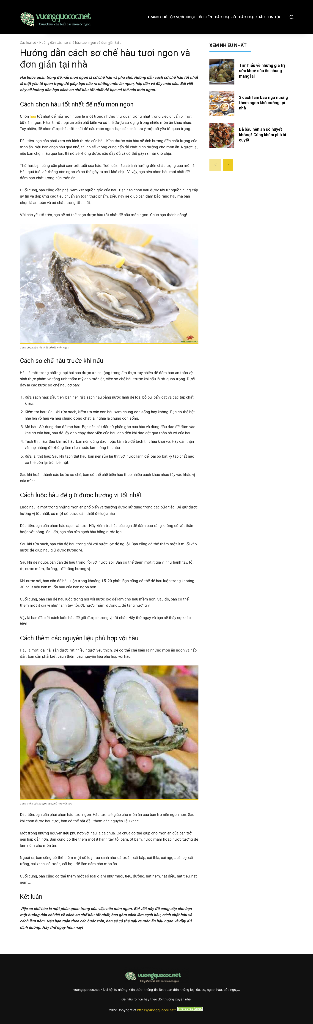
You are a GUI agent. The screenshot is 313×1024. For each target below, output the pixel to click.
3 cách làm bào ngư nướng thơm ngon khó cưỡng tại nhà (263, 103)
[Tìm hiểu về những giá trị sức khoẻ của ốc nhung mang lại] (222, 71)
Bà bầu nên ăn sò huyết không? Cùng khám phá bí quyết (262, 134)
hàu (33, 116)
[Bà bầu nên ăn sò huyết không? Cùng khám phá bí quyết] (222, 135)
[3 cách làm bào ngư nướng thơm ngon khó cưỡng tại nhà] (222, 104)
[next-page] (228, 165)
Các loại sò (28, 42)
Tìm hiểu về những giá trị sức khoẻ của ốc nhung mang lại (262, 71)
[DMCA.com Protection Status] (190, 1010)
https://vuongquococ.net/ (156, 1010)
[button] (291, 17)
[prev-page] (215, 165)
